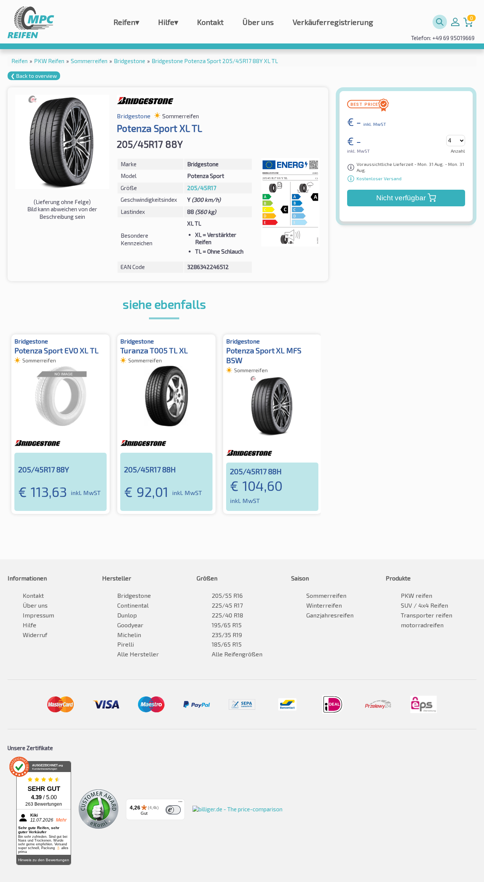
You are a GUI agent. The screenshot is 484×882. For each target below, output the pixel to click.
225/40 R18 (227, 615)
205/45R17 (201, 187)
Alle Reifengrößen (237, 654)
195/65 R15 (227, 624)
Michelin (129, 634)
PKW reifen (416, 595)
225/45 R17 (227, 605)
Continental (133, 605)
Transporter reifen (426, 615)
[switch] (173, 809)
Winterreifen (324, 605)
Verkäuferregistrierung (333, 21)
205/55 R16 (227, 595)
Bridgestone (134, 595)
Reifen (126, 21)
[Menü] (180, 803)
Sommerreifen (326, 595)
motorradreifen (422, 624)
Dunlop (127, 615)
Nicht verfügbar (401, 198)
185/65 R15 (227, 644)
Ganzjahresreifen (330, 615)
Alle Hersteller (138, 654)
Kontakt (210, 21)
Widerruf (35, 634)
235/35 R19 (227, 634)
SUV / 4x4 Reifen (424, 605)
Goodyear (130, 624)
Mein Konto (455, 22)
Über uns (258, 21)
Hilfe (168, 21)
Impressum (38, 615)
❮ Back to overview (34, 76)
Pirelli (125, 644)
